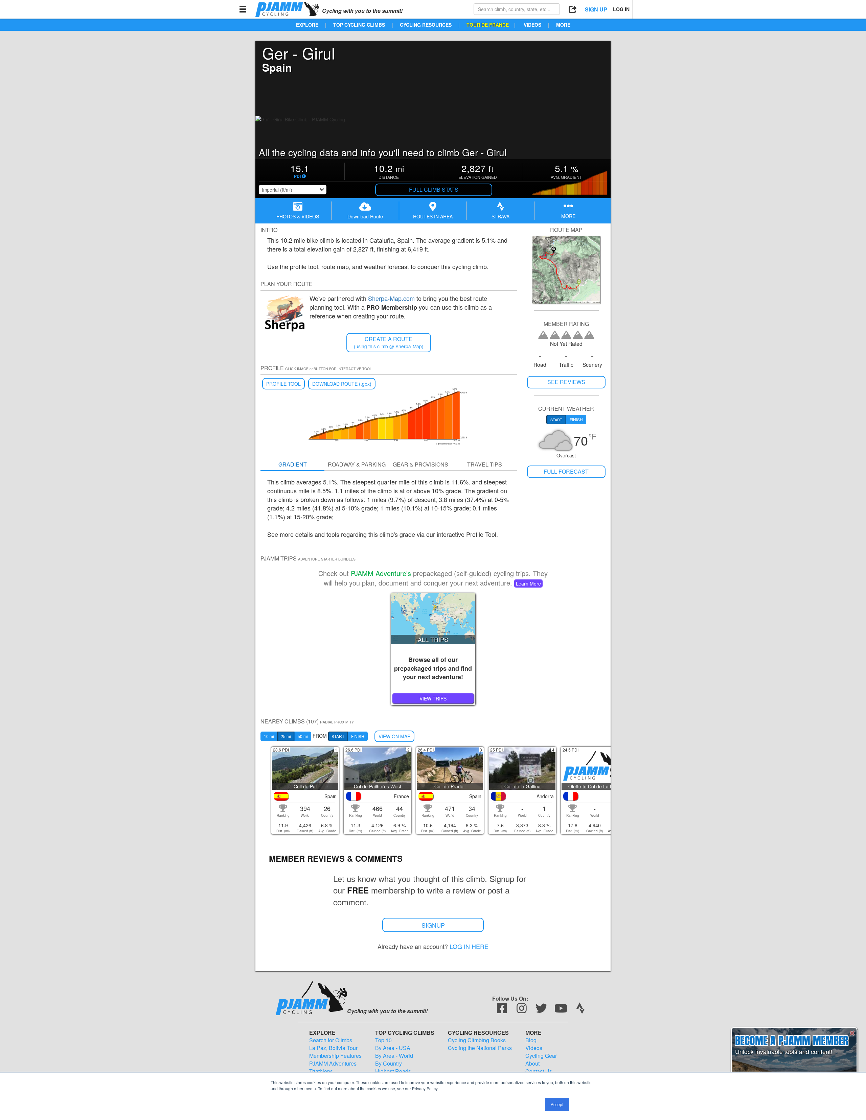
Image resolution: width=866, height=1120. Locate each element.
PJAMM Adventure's (381, 573)
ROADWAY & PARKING (357, 464)
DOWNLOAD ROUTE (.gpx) (341, 383)
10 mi (269, 736)
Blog (531, 1040)
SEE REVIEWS (566, 382)
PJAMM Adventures (333, 1063)
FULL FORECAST (566, 471)
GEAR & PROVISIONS (420, 464)
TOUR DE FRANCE (487, 24)
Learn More (528, 583)
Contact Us (538, 1071)
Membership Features (335, 1055)
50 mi (303, 736)
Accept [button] (557, 1104)
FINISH (357, 736)
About (532, 1063)
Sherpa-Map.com (391, 298)
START (338, 736)
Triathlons (321, 1071)
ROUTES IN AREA (433, 216)
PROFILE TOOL (283, 383)
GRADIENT (292, 464)
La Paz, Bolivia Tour (333, 1048)
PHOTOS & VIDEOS (297, 216)
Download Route (365, 216)
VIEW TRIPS (433, 698)
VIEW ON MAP (394, 736)
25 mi (286, 736)
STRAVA (500, 216)
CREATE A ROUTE (389, 342)
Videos (533, 1048)
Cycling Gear (541, 1055)
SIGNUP (433, 925)
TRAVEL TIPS (484, 464)
